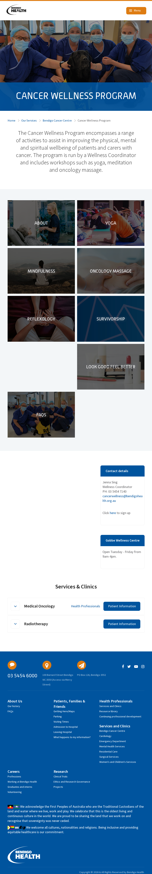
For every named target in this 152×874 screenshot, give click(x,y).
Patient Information (122, 606)
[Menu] (136, 10)
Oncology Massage (111, 271)
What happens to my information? (72, 737)
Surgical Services (109, 756)
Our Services (29, 120)
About (41, 223)
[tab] (76, 606)
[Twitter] (129, 667)
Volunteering (15, 792)
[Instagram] (142, 667)
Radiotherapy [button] (36, 623)
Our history (14, 706)
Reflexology (41, 318)
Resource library (108, 711)
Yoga (110, 223)
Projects (58, 786)
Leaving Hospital (63, 732)
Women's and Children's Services (117, 762)
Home (11, 120)
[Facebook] (123, 667)
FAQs (41, 414)
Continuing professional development (120, 716)
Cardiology (105, 736)
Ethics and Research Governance (72, 781)
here (113, 513)
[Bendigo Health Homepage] (24, 854)
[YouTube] (136, 667)
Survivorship (111, 318)
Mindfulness (41, 271)
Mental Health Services (112, 746)
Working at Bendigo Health (22, 781)
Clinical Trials (60, 776)
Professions (14, 776)
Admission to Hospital (66, 726)
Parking (58, 716)
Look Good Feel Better (110, 366)
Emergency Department (112, 741)
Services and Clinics (110, 706)
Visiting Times (61, 721)
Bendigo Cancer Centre (57, 120)
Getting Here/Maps (64, 711)
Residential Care (108, 751)
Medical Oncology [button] (39, 606)
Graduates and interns (20, 786)
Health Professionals (85, 606)
